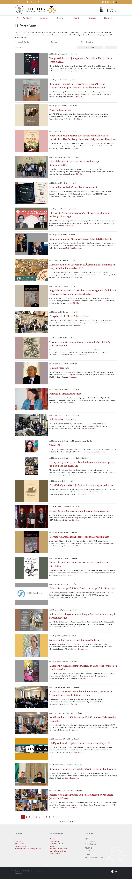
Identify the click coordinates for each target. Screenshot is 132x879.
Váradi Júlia (55, 445)
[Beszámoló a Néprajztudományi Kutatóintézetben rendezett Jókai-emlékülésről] (31, 800)
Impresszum (19, 839)
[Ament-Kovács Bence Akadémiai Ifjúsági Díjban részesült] (31, 516)
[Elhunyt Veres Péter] (31, 373)
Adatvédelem (19, 844)
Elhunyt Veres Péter (59, 368)
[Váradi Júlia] (31, 446)
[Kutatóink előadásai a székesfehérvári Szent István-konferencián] (31, 774)
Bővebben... (79, 71)
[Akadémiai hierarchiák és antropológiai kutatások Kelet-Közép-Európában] (31, 723)
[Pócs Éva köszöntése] (31, 115)
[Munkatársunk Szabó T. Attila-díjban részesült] (31, 192)
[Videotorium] (103, 2)
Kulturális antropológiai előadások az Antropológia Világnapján (82, 588)
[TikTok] (111, 2)
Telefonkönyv (54, 841)
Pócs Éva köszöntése (60, 110)
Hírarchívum (19, 841)
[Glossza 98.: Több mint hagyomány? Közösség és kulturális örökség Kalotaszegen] (31, 218)
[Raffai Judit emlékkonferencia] (31, 399)
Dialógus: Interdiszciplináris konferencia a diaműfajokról (79, 743)
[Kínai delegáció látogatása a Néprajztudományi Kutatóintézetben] (31, 167)
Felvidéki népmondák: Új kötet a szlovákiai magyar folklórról (81, 485)
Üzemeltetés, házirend (58, 851)
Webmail (53, 839)
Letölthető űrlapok (56, 844)
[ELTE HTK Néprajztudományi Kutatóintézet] (40, 9)
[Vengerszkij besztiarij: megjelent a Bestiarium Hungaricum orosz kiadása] (31, 63)
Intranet (53, 846)
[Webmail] (113, 2)
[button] (28, 18)
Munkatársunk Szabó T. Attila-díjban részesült (73, 187)
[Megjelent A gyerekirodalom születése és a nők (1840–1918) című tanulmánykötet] (31, 671)
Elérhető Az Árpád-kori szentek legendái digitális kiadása (79, 537)
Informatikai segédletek (58, 848)
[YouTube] (105, 2)
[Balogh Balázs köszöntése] (31, 425)
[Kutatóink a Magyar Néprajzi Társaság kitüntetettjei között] (31, 244)
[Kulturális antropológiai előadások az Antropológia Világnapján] (31, 594)
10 (53, 817)
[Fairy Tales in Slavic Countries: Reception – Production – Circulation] (31, 568)
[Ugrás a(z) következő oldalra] (56, 817)
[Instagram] (108, 2)
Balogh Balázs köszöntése (62, 419)
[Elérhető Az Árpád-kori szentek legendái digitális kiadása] (31, 542)
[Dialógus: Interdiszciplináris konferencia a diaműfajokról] (31, 748)
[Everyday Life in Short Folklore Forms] (31, 321)
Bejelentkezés (55, 853)
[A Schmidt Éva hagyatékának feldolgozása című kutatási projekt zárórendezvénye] (31, 619)
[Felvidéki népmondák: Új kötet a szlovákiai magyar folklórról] (31, 490)
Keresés (91, 47)
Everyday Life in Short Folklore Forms (69, 316)
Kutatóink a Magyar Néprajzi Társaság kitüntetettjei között (80, 239)
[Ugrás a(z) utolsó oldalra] (60, 817)
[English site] (116, 2)
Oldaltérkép (18, 873)
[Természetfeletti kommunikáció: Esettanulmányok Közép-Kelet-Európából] (31, 347)
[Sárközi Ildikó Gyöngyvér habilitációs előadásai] (31, 645)
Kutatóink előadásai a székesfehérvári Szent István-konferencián (83, 769)
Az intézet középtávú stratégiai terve (28, 848)
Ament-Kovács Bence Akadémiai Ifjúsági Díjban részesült (79, 511)
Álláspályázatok (20, 846)
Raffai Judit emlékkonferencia (65, 394)
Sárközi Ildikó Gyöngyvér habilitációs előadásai (74, 640)
